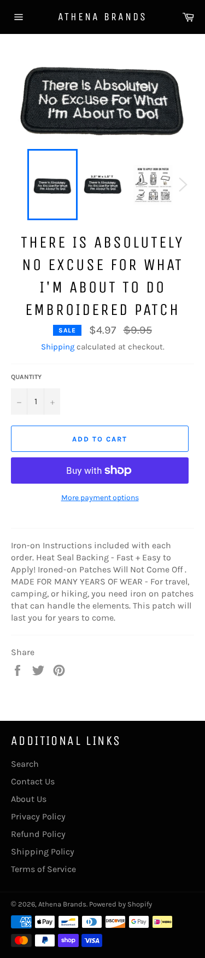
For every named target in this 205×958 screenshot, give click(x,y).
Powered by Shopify (120, 904)
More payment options (100, 497)
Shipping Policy (42, 851)
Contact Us (33, 781)
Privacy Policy (38, 816)
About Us (28, 799)
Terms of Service (43, 869)
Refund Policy (38, 834)
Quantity (26, 377)
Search (25, 764)
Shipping (57, 347)
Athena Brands (102, 16)
